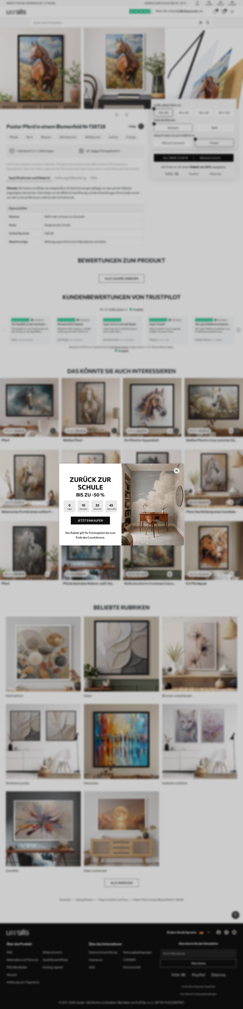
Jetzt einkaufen (90, 520)
